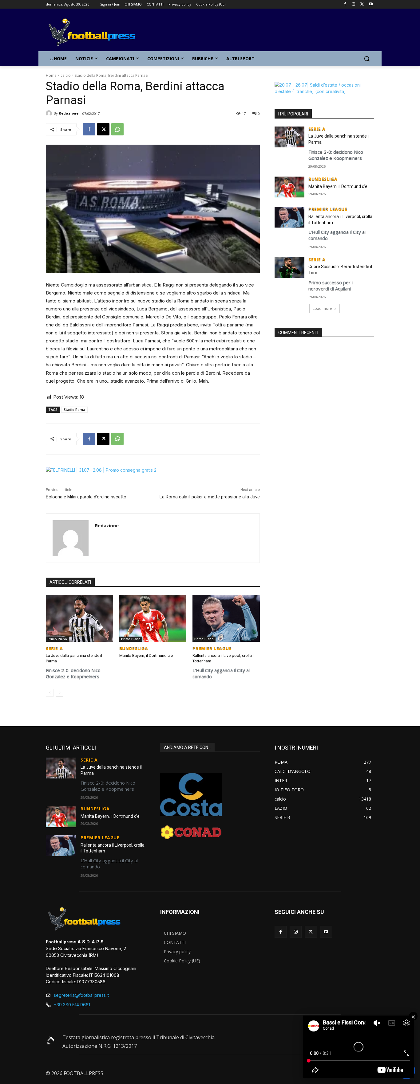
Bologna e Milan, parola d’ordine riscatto (86, 497)
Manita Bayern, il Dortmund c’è (146, 655)
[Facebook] (345, 4)
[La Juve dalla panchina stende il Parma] (79, 618)
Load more (322, 308)
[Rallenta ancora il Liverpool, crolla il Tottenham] (226, 618)
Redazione (68, 113)
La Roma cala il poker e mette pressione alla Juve (210, 497)
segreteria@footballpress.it (81, 995)
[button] (366, 58)
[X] (362, 4)
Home (51, 75)
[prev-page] (49, 693)
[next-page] (59, 693)
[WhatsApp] (117, 129)
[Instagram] (353, 4)
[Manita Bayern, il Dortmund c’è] (153, 618)
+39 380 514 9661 (72, 1004)
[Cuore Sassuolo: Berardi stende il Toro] (289, 267)
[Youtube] (370, 4)
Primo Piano (57, 639)
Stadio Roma (74, 409)
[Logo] (95, 33)
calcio (66, 75)
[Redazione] (50, 113)
